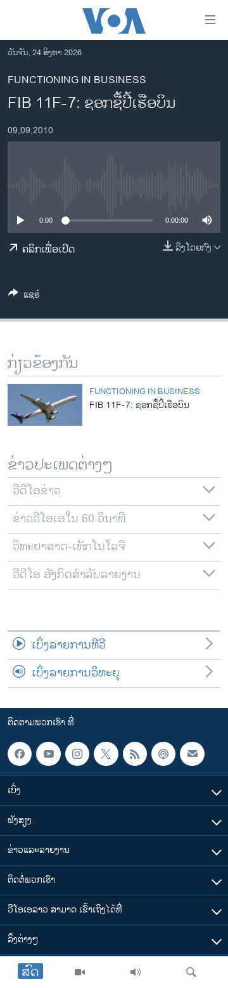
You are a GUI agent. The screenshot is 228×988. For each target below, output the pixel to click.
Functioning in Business (77, 80)
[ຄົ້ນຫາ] (191, 972)
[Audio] (136, 972)
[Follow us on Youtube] (48, 754)
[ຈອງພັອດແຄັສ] (192, 754)
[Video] (80, 972)
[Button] (24, 296)
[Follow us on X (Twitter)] (106, 754)
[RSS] (135, 754)
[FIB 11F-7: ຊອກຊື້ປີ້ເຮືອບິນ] (45, 405)
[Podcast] (163, 754)
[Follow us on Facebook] (20, 754)
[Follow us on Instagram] (77, 754)
